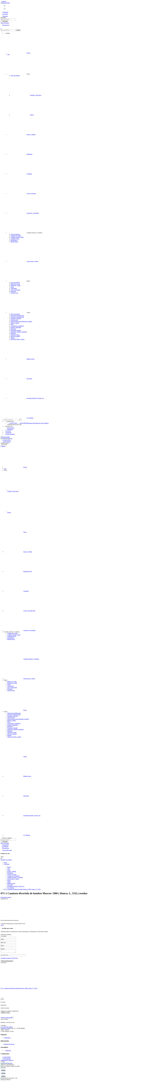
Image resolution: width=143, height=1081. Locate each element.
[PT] (5, 438)
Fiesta (8, 870)
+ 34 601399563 (23, 423)
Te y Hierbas (10, 888)
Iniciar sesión (10, 427)
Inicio (5, 862)
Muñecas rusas (11, 883)
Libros (9, 882)
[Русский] (11, 438)
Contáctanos (7, 1037)
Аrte (8, 868)
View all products (15, 75)
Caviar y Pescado (11, 874)
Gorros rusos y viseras (13, 879)
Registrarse (10, 429)
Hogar (9, 880)
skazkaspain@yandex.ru (7, 1060)
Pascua (9, 867)
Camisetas (6, 864)
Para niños (10, 885)
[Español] (2, 438)
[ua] (8, 438)
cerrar (2, 925)
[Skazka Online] (5, 1028)
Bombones (10, 873)
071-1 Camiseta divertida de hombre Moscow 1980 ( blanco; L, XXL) (22, 889)
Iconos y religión (11, 871)
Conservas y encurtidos (13, 876)
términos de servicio (9, 1044)
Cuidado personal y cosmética (15, 877)
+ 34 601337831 (13, 423)
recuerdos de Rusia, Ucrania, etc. (15, 886)
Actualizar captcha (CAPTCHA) (9, 958)
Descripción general (6, 897)
